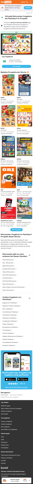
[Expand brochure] (16, 44)
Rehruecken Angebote (16, 395)
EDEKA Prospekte (6, 411)
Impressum (4, 442)
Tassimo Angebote (6, 421)
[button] (30, 2)
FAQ (2, 437)
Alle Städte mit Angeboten (9, 429)
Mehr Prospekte (16, 229)
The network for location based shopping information (13, 475)
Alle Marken (4, 414)
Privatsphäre (4, 448)
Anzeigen (28, 13)
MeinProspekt (4, 395)
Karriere (3, 463)
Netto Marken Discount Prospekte (11, 408)
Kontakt (3, 460)
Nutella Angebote (6, 424)
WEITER (28, 8)
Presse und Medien (6, 458)
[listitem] (8, 89)
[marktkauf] (2, 17)
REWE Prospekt (5, 406)
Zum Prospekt (16, 66)
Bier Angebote (5, 427)
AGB (2, 439)
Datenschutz (5, 445)
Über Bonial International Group (10, 455)
